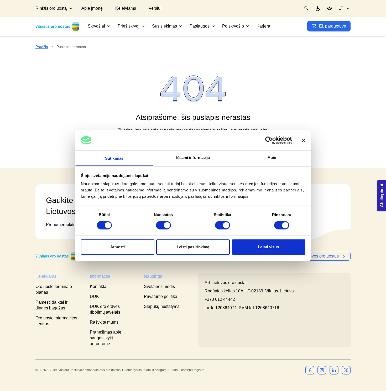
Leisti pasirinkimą (193, 247)
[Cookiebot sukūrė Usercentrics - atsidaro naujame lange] (269, 140)
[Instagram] (321, 370)
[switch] (163, 225)
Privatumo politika (160, 296)
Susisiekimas (164, 26)
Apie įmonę (92, 8)
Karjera (263, 26)
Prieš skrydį (128, 26)
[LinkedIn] (334, 370)
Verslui (155, 8)
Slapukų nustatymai (162, 306)
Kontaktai (98, 286)
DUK (94, 296)
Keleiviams (125, 8)
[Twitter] (346, 370)
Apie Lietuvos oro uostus (316, 256)
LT (340, 8)
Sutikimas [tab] (114, 158)
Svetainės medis (159, 286)
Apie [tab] (272, 157)
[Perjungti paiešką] (306, 8)
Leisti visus (268, 247)
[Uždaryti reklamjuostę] (303, 140)
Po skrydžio (233, 26)
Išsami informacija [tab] (193, 157)
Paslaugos (200, 26)
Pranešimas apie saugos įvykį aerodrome (105, 338)
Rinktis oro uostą (51, 8)
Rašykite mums (104, 322)
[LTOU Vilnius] (56, 256)
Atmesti (117, 247)
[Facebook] (309, 370)
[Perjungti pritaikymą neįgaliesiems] (329, 8)
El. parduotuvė (332, 26)
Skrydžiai (96, 26)
